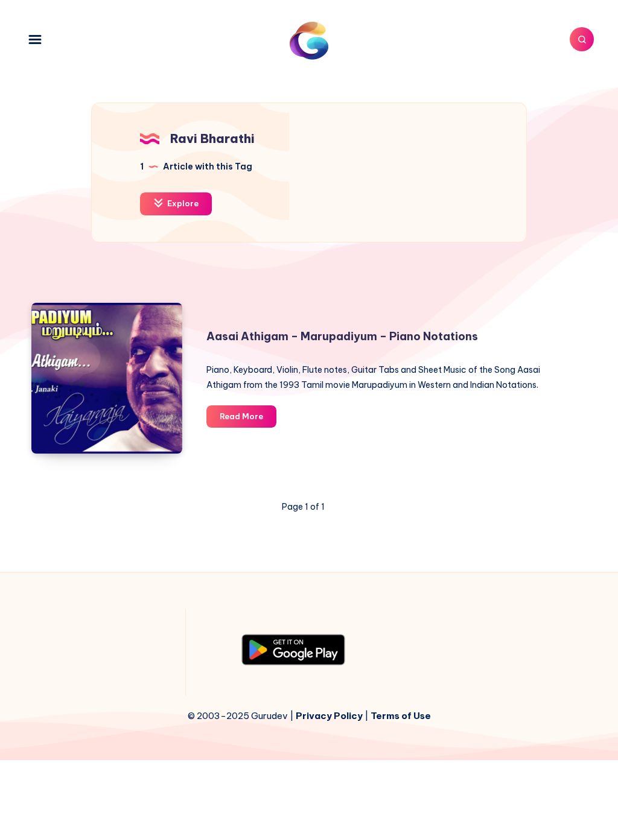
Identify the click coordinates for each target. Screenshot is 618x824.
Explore (182, 203)
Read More (248, 419)
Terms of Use (401, 715)
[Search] (582, 39)
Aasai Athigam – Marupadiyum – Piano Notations (342, 336)
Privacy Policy (329, 715)
